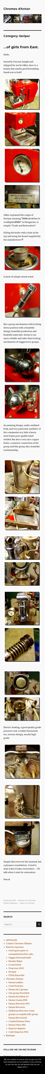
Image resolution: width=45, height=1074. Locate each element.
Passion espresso (10, 903)
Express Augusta (16, 1028)
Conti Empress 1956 (18, 1032)
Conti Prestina (15, 986)
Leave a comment (27, 903)
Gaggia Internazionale (19, 957)
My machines (30, 900)
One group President (18, 993)
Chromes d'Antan (17, 9)
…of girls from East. (21, 47)
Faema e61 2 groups (18, 989)
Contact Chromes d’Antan (19, 943)
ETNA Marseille (16, 975)
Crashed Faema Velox (19, 1021)
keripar (21, 900)
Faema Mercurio (16, 1007)
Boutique (10, 1035)
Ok (23, 1070)
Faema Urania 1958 (17, 1000)
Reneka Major (15, 961)
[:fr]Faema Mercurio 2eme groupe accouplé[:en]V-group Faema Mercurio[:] (23, 1014)
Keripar (12, 971)
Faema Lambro (15, 982)
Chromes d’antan (14, 979)
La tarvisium (14, 964)
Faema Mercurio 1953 (19, 1003)
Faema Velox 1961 (17, 1025)
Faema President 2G (18, 996)
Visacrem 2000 (16, 968)
